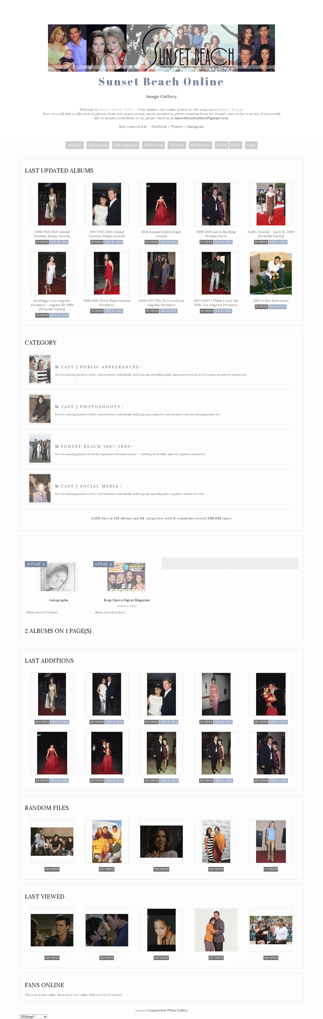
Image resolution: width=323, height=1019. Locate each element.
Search (222, 145)
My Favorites (200, 145)
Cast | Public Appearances (100, 367)
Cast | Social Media (90, 486)
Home (235, 145)
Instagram (196, 126)
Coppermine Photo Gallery (168, 1010)
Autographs (58, 600)
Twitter (177, 126)
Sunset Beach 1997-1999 (96, 446)
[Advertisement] (161, 13)
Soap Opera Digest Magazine (127, 600)
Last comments (125, 145)
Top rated (177, 145)
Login (251, 145)
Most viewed (153, 145)
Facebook (159, 126)
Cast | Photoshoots (91, 406)
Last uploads (97, 145)
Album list (74, 145)
